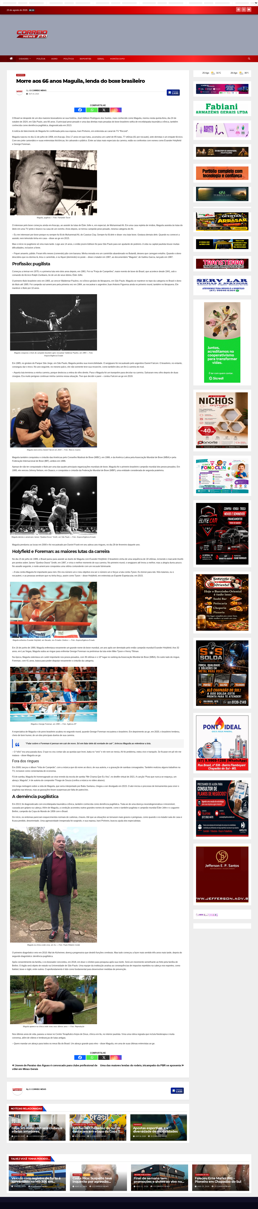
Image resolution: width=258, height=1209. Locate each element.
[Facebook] (80, 110)
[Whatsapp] (92, 110)
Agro (54, 59)
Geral (100, 59)
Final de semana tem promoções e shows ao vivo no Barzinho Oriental (158, 1181)
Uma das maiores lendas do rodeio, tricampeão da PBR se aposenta (140, 1065)
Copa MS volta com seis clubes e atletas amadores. (37, 1129)
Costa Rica (77, 1174)
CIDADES (24, 59)
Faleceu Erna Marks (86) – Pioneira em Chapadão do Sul (218, 1180)
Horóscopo (117, 59)
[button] (249, 59)
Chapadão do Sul (79, 1124)
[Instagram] (116, 110)
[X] (104, 110)
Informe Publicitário (143, 1174)
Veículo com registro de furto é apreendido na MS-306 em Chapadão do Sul (36, 1181)
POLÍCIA (41, 59)
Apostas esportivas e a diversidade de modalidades (155, 1129)
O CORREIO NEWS (37, 90)
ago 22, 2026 (20, 1186)
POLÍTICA (69, 59)
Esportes (85, 59)
